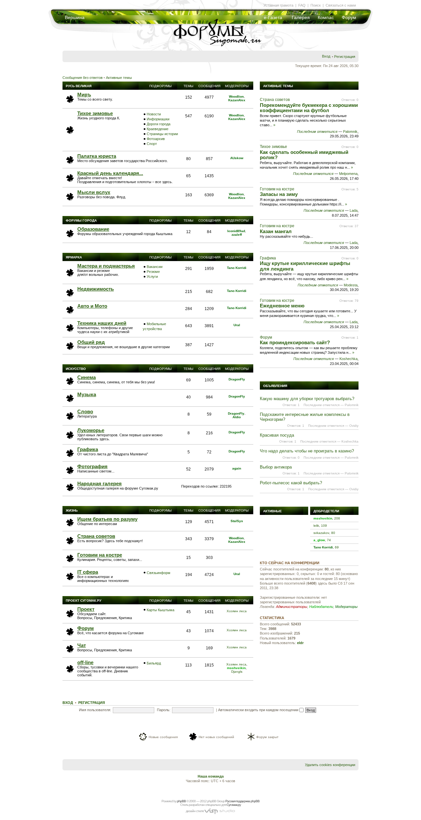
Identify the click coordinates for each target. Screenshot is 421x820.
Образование (93, 229)
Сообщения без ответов (82, 78)
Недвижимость (95, 289)
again (236, 468)
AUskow (236, 158)
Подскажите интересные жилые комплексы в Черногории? (305, 417)
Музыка (86, 394)
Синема (86, 377)
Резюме (153, 272)
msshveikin (236, 668)
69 (337, 547)
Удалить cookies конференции (330, 765)
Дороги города (158, 124)
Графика (87, 449)
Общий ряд (91, 342)
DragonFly (237, 379)
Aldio (237, 417)
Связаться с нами (341, 5)
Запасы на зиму (279, 194)
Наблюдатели (321, 607)
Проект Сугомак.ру (83, 600)
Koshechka (348, 359)
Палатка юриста (96, 156)
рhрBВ (181, 801)
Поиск (315, 5)
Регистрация (344, 57)
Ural (237, 325)
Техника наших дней (101, 323)
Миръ (84, 94)
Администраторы (291, 607)
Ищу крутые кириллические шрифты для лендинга (305, 266)
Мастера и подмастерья (106, 266)
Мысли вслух (93, 192)
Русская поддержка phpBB (242, 801)
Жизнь (72, 510)
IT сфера (87, 572)
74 (329, 540)
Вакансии (154, 267)
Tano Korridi (236, 268)
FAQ (302, 5)
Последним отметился (317, 131)
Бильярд (154, 663)
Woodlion (236, 96)
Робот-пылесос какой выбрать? (291, 482)
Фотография (92, 466)
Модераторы (346, 607)
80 (333, 533)
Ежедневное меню (282, 305)
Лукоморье (90, 430)
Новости (154, 114)
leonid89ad (236, 231)
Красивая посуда (277, 435)
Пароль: (163, 710)
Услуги (152, 276)
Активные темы (119, 78)
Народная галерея (99, 483)
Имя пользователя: (95, 710)
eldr (300, 643)
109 (324, 525)
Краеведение (157, 129)
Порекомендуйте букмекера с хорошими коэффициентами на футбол (309, 107)
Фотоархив (156, 139)
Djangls (236, 671)
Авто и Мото (92, 306)
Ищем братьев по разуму (107, 519)
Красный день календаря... (110, 173)
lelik (316, 525)
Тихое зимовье (95, 113)
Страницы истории (162, 134)
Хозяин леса (237, 611)
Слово (85, 411)
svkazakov (321, 533)
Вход (326, 56)
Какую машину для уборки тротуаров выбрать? (307, 398)
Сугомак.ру (234, 805)
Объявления (275, 386)
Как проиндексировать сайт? (295, 342)
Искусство (76, 369)
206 (337, 518)
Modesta (351, 285)
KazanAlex (236, 100)
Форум (349, 17)
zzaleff (237, 234)
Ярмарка (74, 257)
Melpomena (348, 174)
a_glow (319, 540)
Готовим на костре (99, 555)
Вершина (75, 17)
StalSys (237, 521)
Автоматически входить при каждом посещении (258, 710)
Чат (81, 645)
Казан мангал (276, 231)
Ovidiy (354, 425)
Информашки (158, 119)
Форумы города (81, 220)
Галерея (301, 17)
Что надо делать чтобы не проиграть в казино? (307, 450)
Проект (85, 609)
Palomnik (350, 131)
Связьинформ (158, 573)
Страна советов (96, 536)
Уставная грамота (278, 5)
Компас (326, 17)
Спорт (152, 144)
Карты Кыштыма (160, 610)
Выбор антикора (276, 467)
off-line (85, 662)
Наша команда (211, 776)
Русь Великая (78, 86)
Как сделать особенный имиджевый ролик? (304, 154)
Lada (354, 210)
